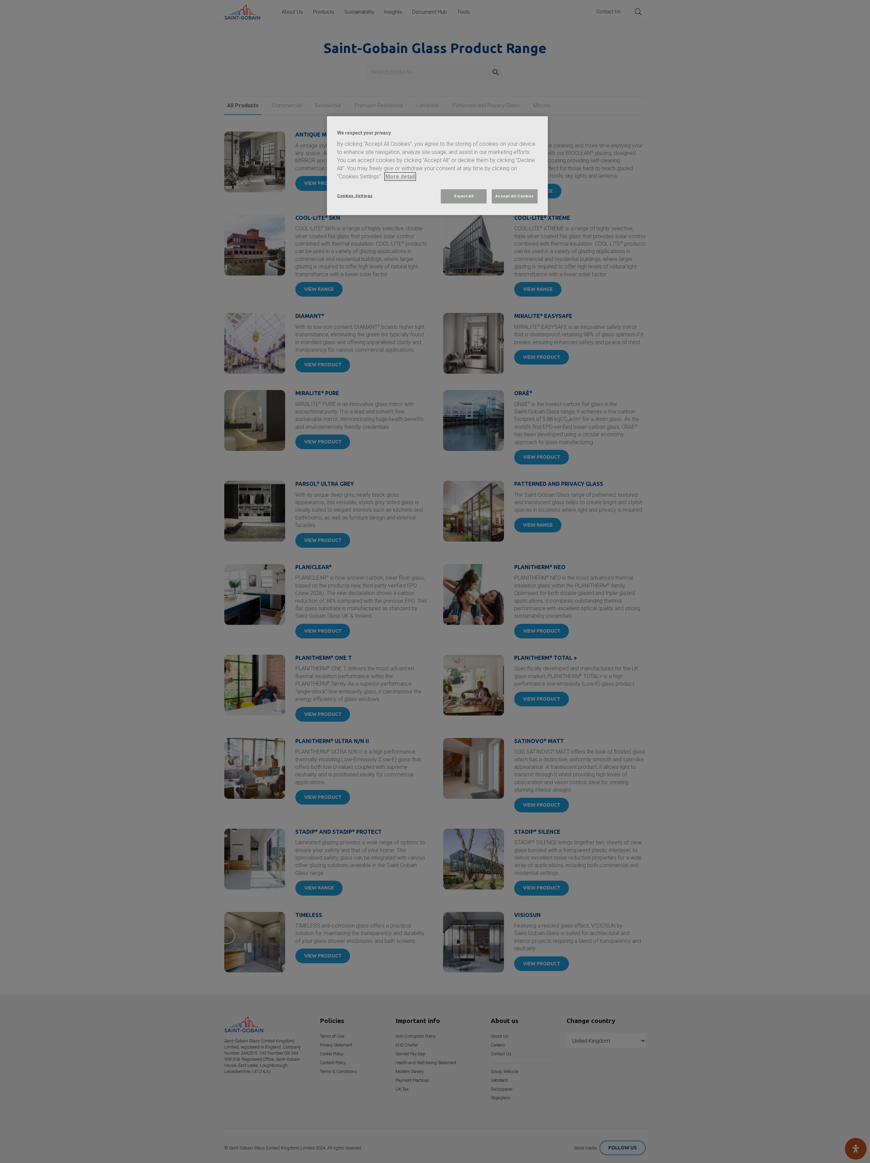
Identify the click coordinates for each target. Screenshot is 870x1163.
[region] (437, 165)
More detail (400, 176)
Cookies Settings (354, 195)
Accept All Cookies (514, 196)
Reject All (464, 196)
